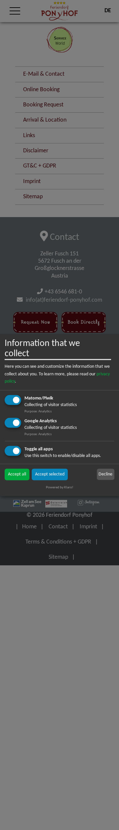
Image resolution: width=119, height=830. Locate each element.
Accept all (17, 474)
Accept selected (49, 474)
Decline (105, 474)
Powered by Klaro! (59, 487)
